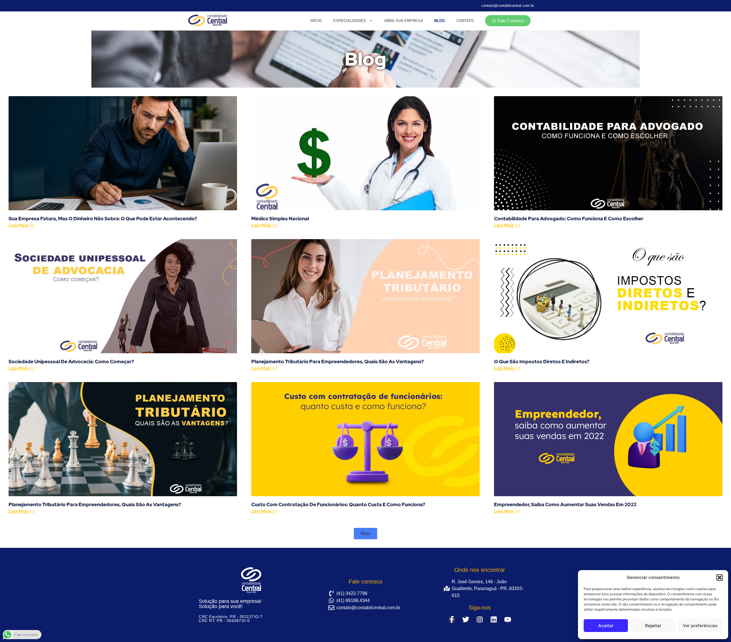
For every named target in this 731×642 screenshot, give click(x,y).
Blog (439, 21)
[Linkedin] (493, 619)
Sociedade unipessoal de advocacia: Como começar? (71, 361)
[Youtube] (507, 619)
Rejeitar (653, 625)
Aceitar (606, 625)
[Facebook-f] (451, 619)
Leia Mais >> (22, 225)
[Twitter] (465, 619)
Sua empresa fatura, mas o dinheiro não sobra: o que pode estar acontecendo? (103, 218)
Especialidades (349, 21)
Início (316, 21)
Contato (465, 21)
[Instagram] (479, 619)
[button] (719, 577)
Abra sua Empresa (403, 21)
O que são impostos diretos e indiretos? (541, 361)
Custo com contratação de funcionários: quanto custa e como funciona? (338, 504)
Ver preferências (700, 625)
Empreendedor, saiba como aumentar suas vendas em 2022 (565, 504)
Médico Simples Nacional (280, 218)
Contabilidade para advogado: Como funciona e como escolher (568, 218)
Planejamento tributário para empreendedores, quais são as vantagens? (337, 361)
